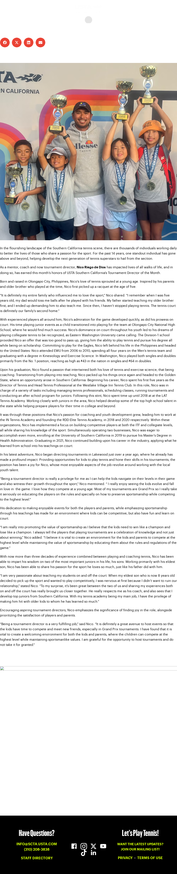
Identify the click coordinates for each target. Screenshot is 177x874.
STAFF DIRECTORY (37, 858)
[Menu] (88, 20)
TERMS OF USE (150, 858)
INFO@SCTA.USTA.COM (36, 844)
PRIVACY (125, 858)
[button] (5, 42)
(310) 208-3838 (36, 849)
